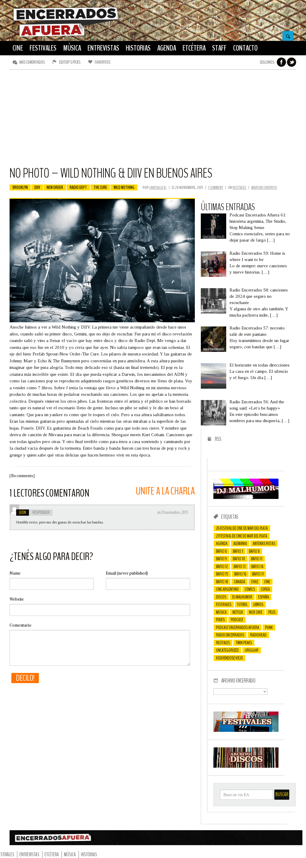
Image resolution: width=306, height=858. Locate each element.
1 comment (215, 187)
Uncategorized (227, 650)
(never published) (127, 573)
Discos (221, 597)
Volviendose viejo (229, 658)
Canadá (239, 582)
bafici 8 (254, 551)
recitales (223, 643)
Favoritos (102, 62)
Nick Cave (255, 612)
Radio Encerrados (230, 635)
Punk (269, 627)
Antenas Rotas (264, 543)
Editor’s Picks (69, 62)
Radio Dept (78, 187)
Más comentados (32, 62)
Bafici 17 (258, 574)
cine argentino (227, 589)
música (221, 612)
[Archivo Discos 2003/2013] (246, 766)
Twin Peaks (244, 643)
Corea (265, 589)
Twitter (291, 62)
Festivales (223, 604)
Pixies (220, 620)
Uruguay (251, 650)
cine (267, 582)
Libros (258, 604)
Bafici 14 (257, 567)
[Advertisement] (153, 120)
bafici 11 (256, 559)
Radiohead (258, 635)
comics (250, 589)
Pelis (272, 612)
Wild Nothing (124, 187)
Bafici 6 (221, 551)
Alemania (240, 543)
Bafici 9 (221, 559)
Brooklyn (20, 187)
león (22, 512)
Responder (41, 512)
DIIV (37, 187)
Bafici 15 (222, 574)
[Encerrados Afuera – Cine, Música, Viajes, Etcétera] (66, 36)
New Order (55, 187)
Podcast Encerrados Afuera (237, 627)
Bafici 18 (222, 582)
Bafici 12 (222, 567)
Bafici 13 (239, 567)
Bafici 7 (238, 551)
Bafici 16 (240, 574)
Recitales (239, 187)
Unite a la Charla (165, 491)
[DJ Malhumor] (246, 497)
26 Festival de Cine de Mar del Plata (242, 528)
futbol (242, 604)
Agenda (221, 543)
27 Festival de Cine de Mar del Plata (241, 536)
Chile (254, 582)
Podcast (237, 620)
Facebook (281, 62)
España (263, 597)
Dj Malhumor (242, 597)
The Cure (100, 187)
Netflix (237, 612)
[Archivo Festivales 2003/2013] (246, 730)
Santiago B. (158, 187)
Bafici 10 (239, 559)
